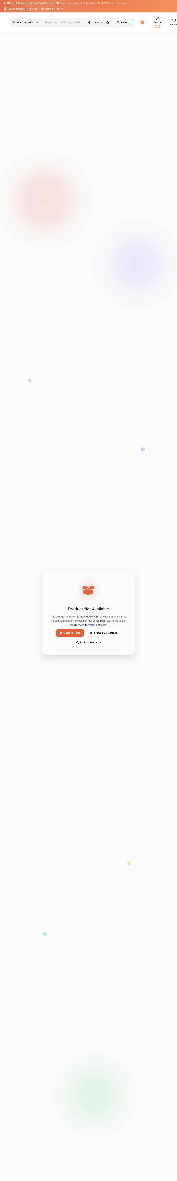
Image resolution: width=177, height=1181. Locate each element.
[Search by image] (107, 22)
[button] (144, 22)
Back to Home (72, 632)
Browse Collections (106, 632)
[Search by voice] (89, 22)
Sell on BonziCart (16, 8)
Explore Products (90, 642)
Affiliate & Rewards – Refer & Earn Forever (30, 3)
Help (34, 8)
